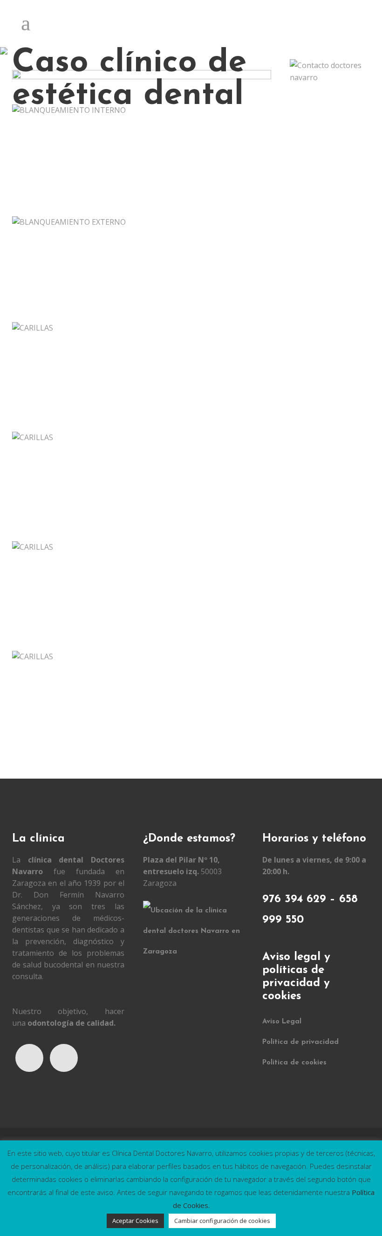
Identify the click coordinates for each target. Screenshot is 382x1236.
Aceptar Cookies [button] (135, 1220)
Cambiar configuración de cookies (222, 1220)
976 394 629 (294, 899)
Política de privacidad (300, 1042)
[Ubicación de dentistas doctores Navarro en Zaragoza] (195, 951)
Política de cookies (294, 1062)
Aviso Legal (281, 1021)
